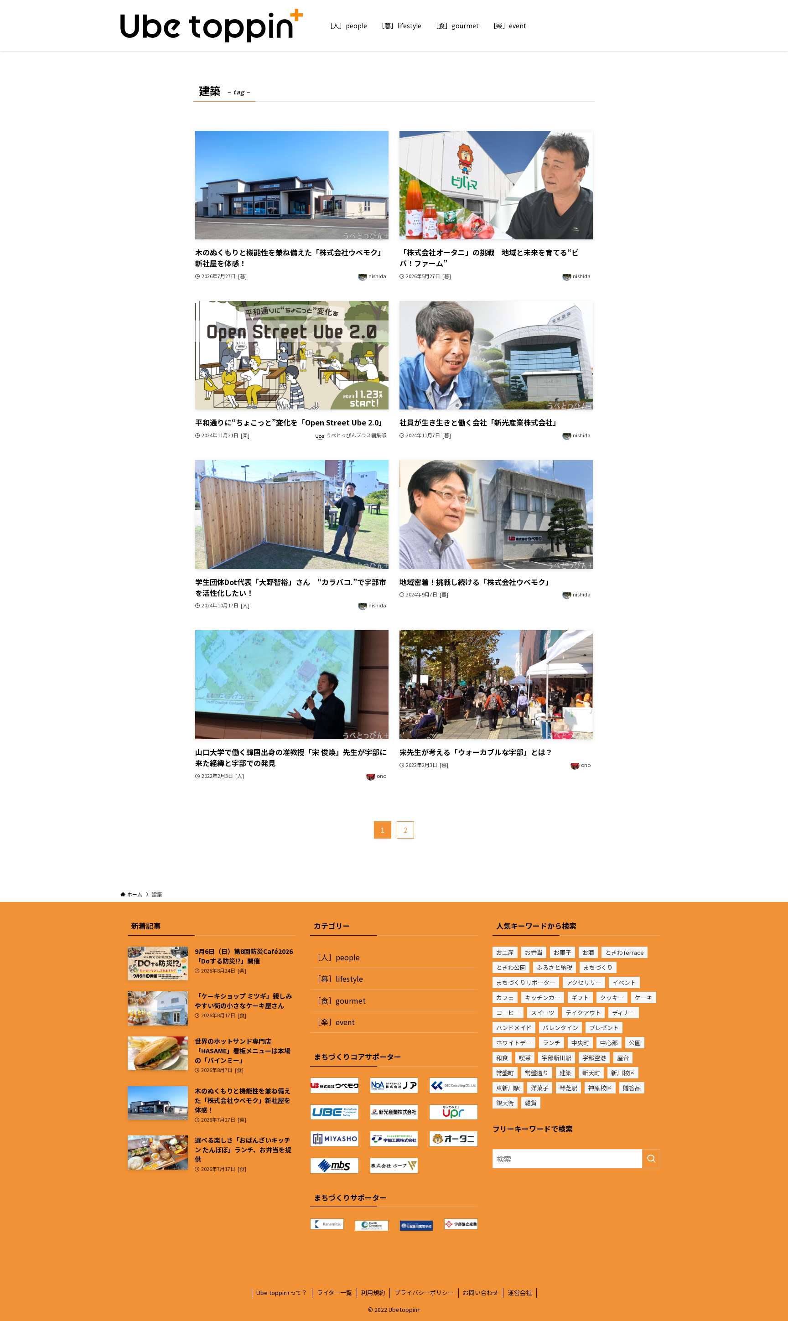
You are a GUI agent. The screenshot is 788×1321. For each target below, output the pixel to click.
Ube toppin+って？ (281, 1292)
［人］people (337, 957)
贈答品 (632, 1087)
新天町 (591, 1072)
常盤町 (505, 1072)
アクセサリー (583, 982)
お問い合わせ (480, 1292)
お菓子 (562, 952)
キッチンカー (542, 997)
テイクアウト (583, 1012)
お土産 (505, 952)
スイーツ (543, 1012)
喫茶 (525, 1057)
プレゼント (604, 1027)
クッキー (612, 997)
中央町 (580, 1042)
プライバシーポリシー (424, 1292)
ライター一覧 (334, 1292)
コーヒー (508, 1012)
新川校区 (623, 1072)
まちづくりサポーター (525, 982)
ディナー (623, 1012)
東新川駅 (508, 1087)
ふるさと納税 (554, 967)
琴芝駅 (568, 1087)
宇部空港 (594, 1057)
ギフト (580, 997)
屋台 (623, 1057)
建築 (565, 1072)
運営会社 (520, 1292)
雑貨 (531, 1102)
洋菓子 (540, 1087)
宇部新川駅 (556, 1057)
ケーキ (644, 997)
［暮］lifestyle (338, 978)
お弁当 (534, 952)
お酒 (588, 952)
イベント (624, 982)
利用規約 (373, 1292)
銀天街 (505, 1102)
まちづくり (598, 967)
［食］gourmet (340, 1000)
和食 (502, 1057)
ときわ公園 (511, 967)
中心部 (609, 1042)
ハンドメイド (514, 1027)
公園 (635, 1042)
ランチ (551, 1042)
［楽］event (334, 1021)
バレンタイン (560, 1027)
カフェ (505, 997)
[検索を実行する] (651, 1158)
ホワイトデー (514, 1042)
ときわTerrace (624, 952)
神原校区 (600, 1087)
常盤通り (537, 1072)
